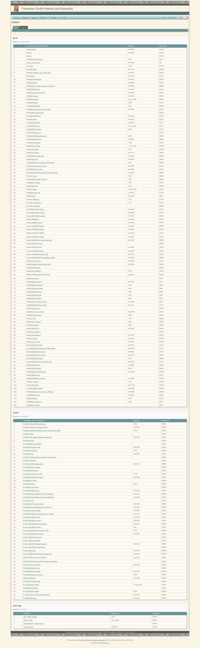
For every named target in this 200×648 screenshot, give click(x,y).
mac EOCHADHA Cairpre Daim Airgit (40, 240)
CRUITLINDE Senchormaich (37, 136)
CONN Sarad (32, 119)
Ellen (29, 53)
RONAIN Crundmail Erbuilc (37, 372)
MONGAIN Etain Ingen (32, 568)
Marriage (114, 613)
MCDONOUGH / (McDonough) (34, 623)
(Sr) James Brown (34, 63)
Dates (122, 632)
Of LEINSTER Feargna (35, 358)
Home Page (69, 632)
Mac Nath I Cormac (34, 261)
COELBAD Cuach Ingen (36, 113)
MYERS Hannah (33, 325)
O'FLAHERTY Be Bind (35, 345)
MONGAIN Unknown (35, 315)
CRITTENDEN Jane (34, 132)
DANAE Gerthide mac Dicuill (34, 477)
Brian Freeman (104, 643)
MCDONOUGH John (35, 292)
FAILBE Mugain (30, 484)
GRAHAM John (33, 186)
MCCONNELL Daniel (35, 282)
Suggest (23, 28)
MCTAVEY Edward (34, 308)
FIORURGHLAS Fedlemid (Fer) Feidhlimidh (39, 494)
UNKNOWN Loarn (34, 395)
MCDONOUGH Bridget (35, 288)
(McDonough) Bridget (35, 59)
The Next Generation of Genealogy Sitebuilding (92, 640)
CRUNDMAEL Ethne (34, 139)
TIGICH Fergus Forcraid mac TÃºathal (40, 392)
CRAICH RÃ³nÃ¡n (30, 460)
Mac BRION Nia (33, 219)
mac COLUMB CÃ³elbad (36, 226)
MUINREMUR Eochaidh (32, 571)
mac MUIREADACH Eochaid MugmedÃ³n (41, 257)
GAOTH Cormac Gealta (32, 510)
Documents (106, 632)
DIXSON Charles (33, 152)
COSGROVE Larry (34, 126)
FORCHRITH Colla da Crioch (37, 179)
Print (164, 18)
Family (26, 613)
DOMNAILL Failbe (31, 480)
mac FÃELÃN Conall (34, 247)
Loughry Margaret (34, 206)
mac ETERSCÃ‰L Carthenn (34, 534)
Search (25, 18)
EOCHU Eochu (33, 159)
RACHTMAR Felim (34, 365)
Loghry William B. (33, 199)
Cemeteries (113, 632)
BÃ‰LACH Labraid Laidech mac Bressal (41, 86)
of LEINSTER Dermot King (36, 352)
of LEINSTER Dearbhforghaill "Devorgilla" (41, 348)
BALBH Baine (32, 83)
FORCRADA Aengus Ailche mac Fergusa (38, 507)
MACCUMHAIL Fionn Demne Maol (39, 264)
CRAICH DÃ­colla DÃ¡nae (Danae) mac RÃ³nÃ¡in (40, 457)
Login (34, 18)
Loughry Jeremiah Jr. (35, 202)
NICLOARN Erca (33, 328)
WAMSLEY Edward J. (35, 402)
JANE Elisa (31, 196)
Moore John (32, 318)
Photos (95, 632)
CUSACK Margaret (34, 142)
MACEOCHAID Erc (34, 267)
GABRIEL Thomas (34, 182)
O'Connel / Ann (28, 627)
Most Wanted (83, 632)
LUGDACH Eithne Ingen (36, 209)
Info (64, 18)
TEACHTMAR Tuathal (35, 388)
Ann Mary (31, 76)
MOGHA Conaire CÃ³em (36, 312)
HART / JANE (28, 620)
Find (44, 18)
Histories (100, 632)
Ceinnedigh (32, 49)
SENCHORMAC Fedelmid (36, 378)
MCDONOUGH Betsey (35, 285)
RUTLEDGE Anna (34, 375)
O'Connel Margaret (34, 335)
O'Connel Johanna (34, 332)
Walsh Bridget (32, 398)
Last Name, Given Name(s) (36, 46)
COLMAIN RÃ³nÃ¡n (34, 116)
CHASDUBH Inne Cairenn (33, 444)
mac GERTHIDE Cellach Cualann (36, 544)
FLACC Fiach (32, 176)
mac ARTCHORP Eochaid (36, 216)
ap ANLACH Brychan (35, 79)
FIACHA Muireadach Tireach (37, 166)
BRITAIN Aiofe (29, 440)
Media (54, 18)
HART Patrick (32, 189)
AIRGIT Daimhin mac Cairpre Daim (39, 73)
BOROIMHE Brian (34, 89)
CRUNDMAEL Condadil (32, 467)
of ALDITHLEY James (32, 585)
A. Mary (30, 66)
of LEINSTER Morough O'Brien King (40, 362)
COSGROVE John (34, 122)
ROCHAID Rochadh (34, 368)
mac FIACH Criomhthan (32, 540)
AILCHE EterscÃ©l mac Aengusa (35, 424)
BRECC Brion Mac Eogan (36, 93)
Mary (29, 56)
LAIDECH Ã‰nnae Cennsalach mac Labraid (39, 514)
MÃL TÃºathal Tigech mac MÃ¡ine (39, 274)
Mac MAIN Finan (30, 550)
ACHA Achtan (32, 69)
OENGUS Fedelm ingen (32, 581)
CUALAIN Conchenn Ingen (33, 474)
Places (118, 632)
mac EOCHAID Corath (35, 243)
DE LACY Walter (33, 149)
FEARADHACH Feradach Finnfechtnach (41, 162)
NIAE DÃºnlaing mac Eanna (34, 575)
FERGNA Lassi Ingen (32, 487)
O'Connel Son (32, 338)
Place (16, 28)
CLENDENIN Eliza (34, 106)
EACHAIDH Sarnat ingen (36, 156)
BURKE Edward (33, 96)
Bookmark (172, 18)
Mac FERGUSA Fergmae (33, 537)
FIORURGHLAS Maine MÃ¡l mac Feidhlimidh (43, 172)
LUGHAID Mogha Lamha (36, 212)
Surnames (89, 632)
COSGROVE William (34, 129)
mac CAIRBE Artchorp (35, 222)
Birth (130, 46)
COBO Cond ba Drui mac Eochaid (39, 109)
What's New (75, 632)
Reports (127, 632)
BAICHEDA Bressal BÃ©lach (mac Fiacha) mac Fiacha (43, 430)
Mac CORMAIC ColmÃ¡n (36, 229)
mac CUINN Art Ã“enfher (36, 237)
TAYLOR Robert (33, 385)
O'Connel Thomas (34, 342)
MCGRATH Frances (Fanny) (37, 302)
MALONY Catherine (34, 271)
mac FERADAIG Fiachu (36, 251)
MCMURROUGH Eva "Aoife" (37, 305)
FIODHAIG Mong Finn (35, 169)
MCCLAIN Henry (33, 278)
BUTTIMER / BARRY (30, 617)
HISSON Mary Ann (34, 192)
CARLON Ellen (33, 103)
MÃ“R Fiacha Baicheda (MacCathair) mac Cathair (41, 561)
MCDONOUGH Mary (35, 298)
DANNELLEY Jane (34, 146)
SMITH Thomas (33, 382)
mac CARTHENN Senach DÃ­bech (36, 524)
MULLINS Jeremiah (34, 322)
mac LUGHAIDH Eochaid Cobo (38, 254)
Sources (132, 632)
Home (16, 18)
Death (136, 420)
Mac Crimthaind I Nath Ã (36, 233)
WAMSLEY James (34, 405)
